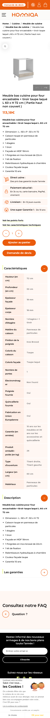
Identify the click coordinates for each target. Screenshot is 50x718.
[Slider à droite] (45, 88)
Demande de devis (13, 5)
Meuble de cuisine (32, 23)
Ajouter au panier (19, 242)
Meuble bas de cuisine (17, 27)
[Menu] (4, 14)
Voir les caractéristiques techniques (21, 225)
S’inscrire (25, 659)
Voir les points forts (12, 220)
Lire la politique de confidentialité (15, 706)
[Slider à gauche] (37, 88)
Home (5, 23)
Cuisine (16, 23)
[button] (33, 4)
